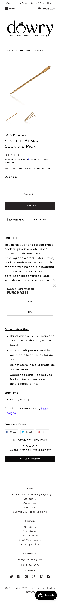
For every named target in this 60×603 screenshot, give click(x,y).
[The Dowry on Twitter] (11, 577)
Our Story (40, 219)
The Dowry (35, 588)
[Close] (54, 286)
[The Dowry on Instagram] (34, 577)
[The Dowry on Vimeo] (41, 577)
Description (16, 219)
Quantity (11, 176)
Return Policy (30, 535)
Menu (12, 8)
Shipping (11, 168)
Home (7, 50)
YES (30, 301)
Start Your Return (30, 540)
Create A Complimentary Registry (30, 494)
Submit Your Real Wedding (30, 511)
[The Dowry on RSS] (48, 577)
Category (30, 499)
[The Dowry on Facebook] (19, 577)
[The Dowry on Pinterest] (26, 577)
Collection (30, 503)
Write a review (30, 458)
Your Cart (48, 9)
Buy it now (30, 205)
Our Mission (30, 531)
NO (30, 312)
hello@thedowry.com (30, 559)
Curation (30, 507)
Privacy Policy (30, 544)
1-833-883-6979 (30, 564)
